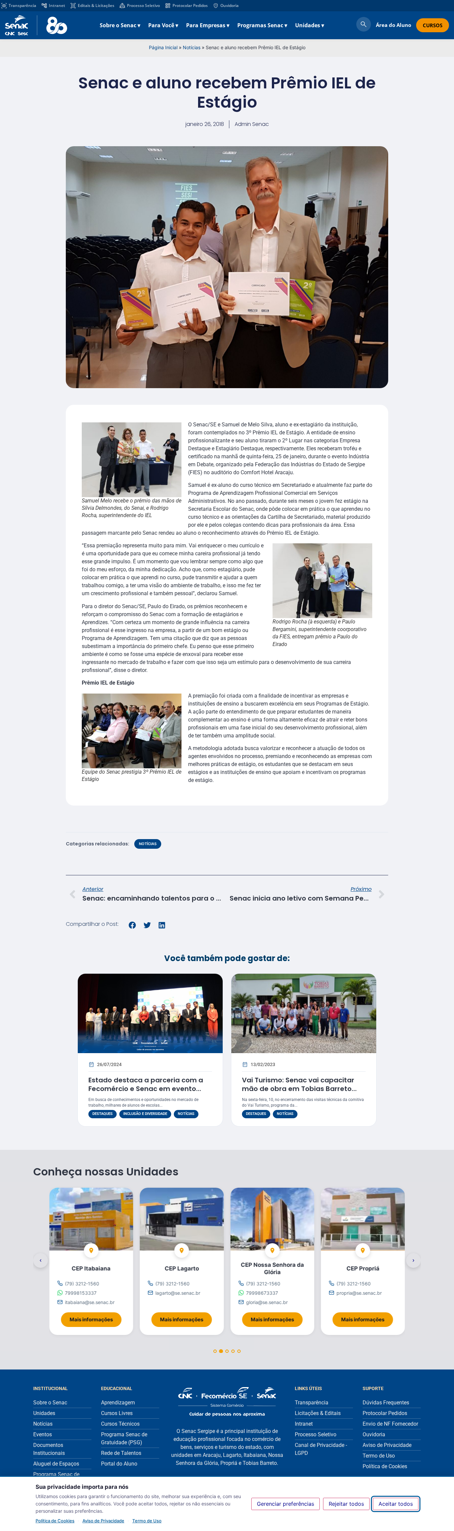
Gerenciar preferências (285, 1503)
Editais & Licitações (96, 5)
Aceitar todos (396, 1503)
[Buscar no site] (363, 25)
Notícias (191, 47)
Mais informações (95, 1317)
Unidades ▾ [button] (309, 25)
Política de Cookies (55, 1520)
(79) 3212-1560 (82, 1283)
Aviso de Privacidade (103, 1520)
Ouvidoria (229, 5)
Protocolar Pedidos (190, 5)
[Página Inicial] (227, 1401)
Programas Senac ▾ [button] (262, 25)
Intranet (57, 5)
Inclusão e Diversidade (145, 1114)
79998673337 (262, 1293)
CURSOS (432, 25)
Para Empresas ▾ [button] (207, 25)
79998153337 (80, 1293)
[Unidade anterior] (40, 1260)
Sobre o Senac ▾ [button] (120, 25)
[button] (132, 925)
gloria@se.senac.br (266, 1302)
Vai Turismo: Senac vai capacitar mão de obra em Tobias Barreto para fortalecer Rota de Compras (299, 1088)
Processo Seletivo (143, 5)
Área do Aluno (393, 25)
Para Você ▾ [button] (163, 25)
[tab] (215, 1351)
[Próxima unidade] (413, 1260)
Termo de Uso (147, 1520)
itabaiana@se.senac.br (89, 1302)
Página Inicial (163, 47)
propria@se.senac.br (359, 1293)
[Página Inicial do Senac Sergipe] (36, 25)
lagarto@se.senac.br (178, 1293)
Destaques (102, 1114)
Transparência (22, 5)
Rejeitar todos (346, 1503)
